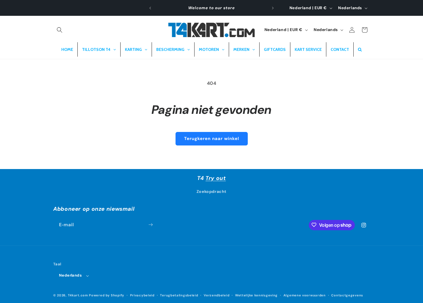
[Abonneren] (150, 224)
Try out (215, 178)
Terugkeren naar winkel (211, 138)
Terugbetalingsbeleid (179, 295)
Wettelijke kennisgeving (256, 295)
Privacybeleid (142, 295)
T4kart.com (78, 296)
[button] (59, 30)
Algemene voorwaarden (304, 295)
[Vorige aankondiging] (150, 8)
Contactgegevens (347, 295)
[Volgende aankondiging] (272, 8)
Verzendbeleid (216, 295)
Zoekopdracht (211, 191)
